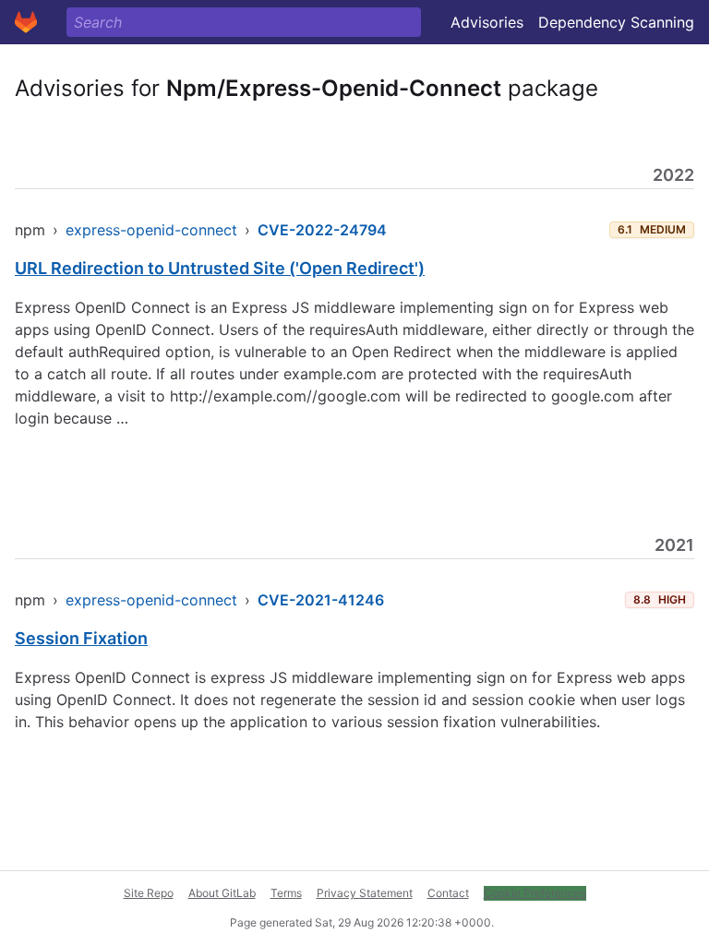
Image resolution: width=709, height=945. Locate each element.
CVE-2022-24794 (322, 230)
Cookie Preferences (535, 893)
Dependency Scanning (616, 22)
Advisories (487, 22)
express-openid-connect (151, 230)
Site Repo (149, 893)
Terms (286, 893)
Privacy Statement (365, 893)
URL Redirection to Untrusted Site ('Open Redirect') (220, 268)
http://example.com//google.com (285, 396)
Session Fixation (81, 638)
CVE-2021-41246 (321, 600)
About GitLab (222, 893)
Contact (448, 893)
